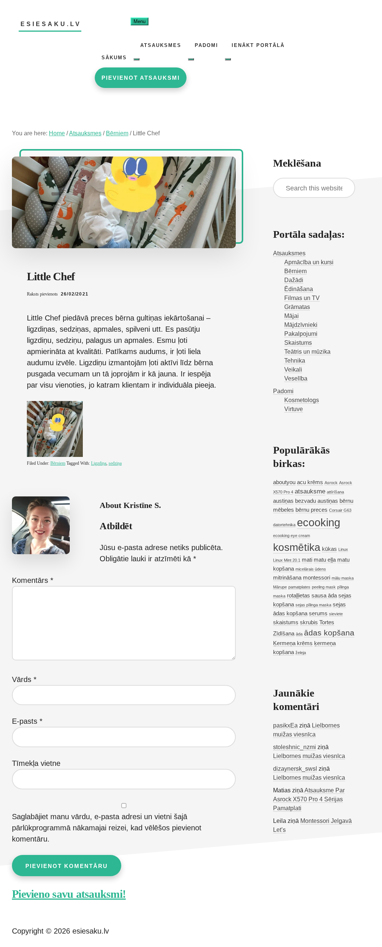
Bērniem (57, 463)
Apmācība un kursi (309, 262)
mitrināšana (287, 578)
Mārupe (280, 587)
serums (318, 613)
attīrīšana (335, 492)
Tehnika (294, 360)
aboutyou (284, 482)
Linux (343, 549)
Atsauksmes (289, 253)
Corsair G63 (340, 510)
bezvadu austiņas (316, 501)
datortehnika (284, 525)
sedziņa (115, 463)
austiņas (283, 501)
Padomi (283, 391)
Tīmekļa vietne (36, 763)
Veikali (293, 369)
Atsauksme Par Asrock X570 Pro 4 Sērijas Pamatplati (309, 799)
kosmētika (296, 547)
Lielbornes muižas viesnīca (309, 756)
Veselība (295, 378)
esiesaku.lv (51, 24)
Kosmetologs (301, 400)
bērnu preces (311, 510)
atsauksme (310, 491)
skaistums (285, 622)
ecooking (318, 522)
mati (307, 560)
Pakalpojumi (300, 334)
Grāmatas (297, 307)
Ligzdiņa (98, 463)
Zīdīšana (283, 634)
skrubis (309, 622)
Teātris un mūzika (307, 351)
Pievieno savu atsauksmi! (69, 894)
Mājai (291, 316)
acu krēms (310, 482)
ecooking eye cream (291, 535)
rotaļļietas (298, 596)
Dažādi (293, 280)
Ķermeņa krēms (293, 643)
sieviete (336, 614)
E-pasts (27, 721)
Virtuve (293, 409)
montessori (316, 578)
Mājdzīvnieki (300, 325)
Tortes (326, 622)
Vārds (24, 679)
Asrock (331, 482)
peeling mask (324, 587)
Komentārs (32, 580)
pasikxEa (285, 725)
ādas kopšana (329, 632)
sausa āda (324, 596)
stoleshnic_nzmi (294, 747)
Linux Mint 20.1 (286, 560)
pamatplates (299, 587)
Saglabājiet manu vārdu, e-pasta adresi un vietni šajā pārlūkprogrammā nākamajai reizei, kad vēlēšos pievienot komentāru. (106, 827)
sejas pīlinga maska (313, 605)
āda (299, 634)
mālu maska (343, 578)
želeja (300, 652)
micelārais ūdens (310, 569)
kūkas (329, 549)
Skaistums (298, 343)
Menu (139, 21)
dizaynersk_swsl (295, 769)
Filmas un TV (302, 298)
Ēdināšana (298, 289)
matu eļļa (325, 560)
